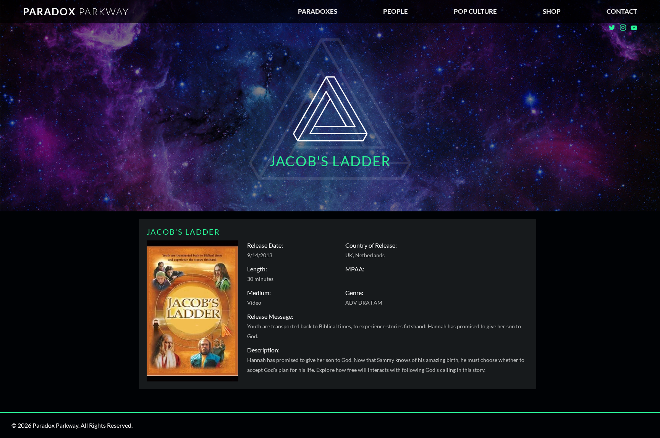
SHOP (552, 11)
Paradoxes (317, 11)
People (395, 11)
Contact (622, 11)
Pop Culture (475, 11)
